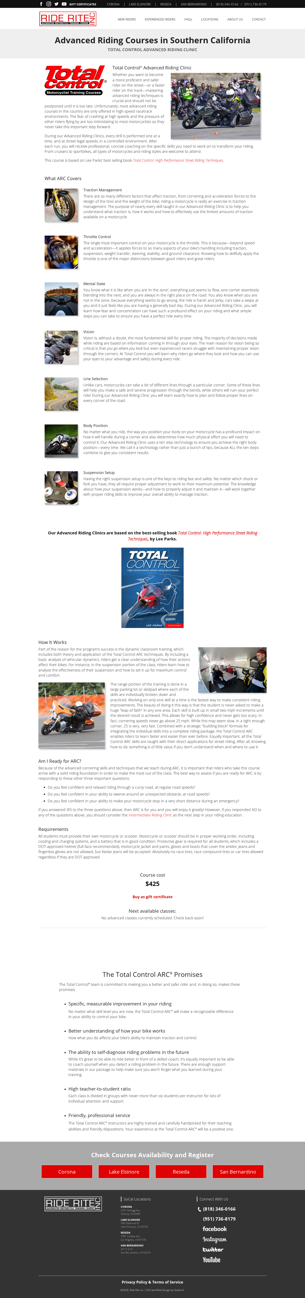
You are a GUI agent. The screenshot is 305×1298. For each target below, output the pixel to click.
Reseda (181, 1171)
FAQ (188, 19)
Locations (209, 19)
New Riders (127, 19)
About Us (235, 19)
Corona (67, 1171)
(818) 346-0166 (227, 4)
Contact (259, 19)
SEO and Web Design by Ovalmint (165, 1290)
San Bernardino (238, 1171)
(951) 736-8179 (255, 4)
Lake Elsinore (124, 1171)
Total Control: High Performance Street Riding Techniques (178, 160)
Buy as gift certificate (153, 896)
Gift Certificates (82, 4)
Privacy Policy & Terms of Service (152, 1282)
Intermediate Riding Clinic (150, 814)
